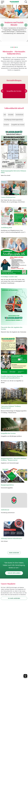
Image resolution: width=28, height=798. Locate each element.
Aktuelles (10, 111)
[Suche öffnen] (26, 2)
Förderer (6, 121)
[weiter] (25, 87)
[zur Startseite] (14, 2)
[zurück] (2, 87)
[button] (2, 23)
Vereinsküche (19, 111)
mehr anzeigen (14, 549)
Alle (5, 111)
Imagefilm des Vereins (17, 121)
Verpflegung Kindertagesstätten (13, 116)
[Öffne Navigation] (2, 2)
